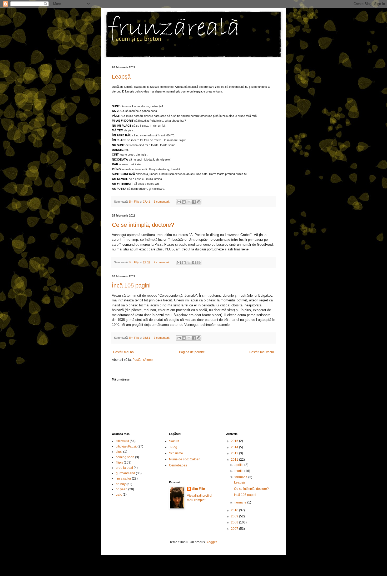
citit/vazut (122, 441)
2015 (235, 441)
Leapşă (121, 76)
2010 (235, 510)
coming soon (125, 457)
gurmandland (125, 473)
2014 (235, 447)
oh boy (121, 484)
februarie (241, 477)
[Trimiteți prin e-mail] (178, 201)
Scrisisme (176, 453)
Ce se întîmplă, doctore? (143, 225)
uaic (119, 494)
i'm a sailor (123, 478)
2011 (235, 459)
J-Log (173, 447)
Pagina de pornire (192, 352)
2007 (235, 529)
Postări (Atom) (142, 360)
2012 (235, 453)
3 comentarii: (162, 201)
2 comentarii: (162, 262)
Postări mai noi (124, 352)
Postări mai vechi (261, 352)
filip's (119, 462)
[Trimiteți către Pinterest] (198, 201)
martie (239, 471)
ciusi (119, 452)
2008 (235, 522)
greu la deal (124, 468)
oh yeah (121, 489)
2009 (235, 516)
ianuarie (241, 502)
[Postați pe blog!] (183, 201)
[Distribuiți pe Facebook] (193, 201)
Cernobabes (178, 465)
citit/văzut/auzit (126, 446)
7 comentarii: (162, 337)
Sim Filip (198, 489)
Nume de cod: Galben (184, 459)
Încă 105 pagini (131, 285)
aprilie (239, 465)
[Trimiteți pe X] (188, 201)
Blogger (211, 542)
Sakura (174, 441)
